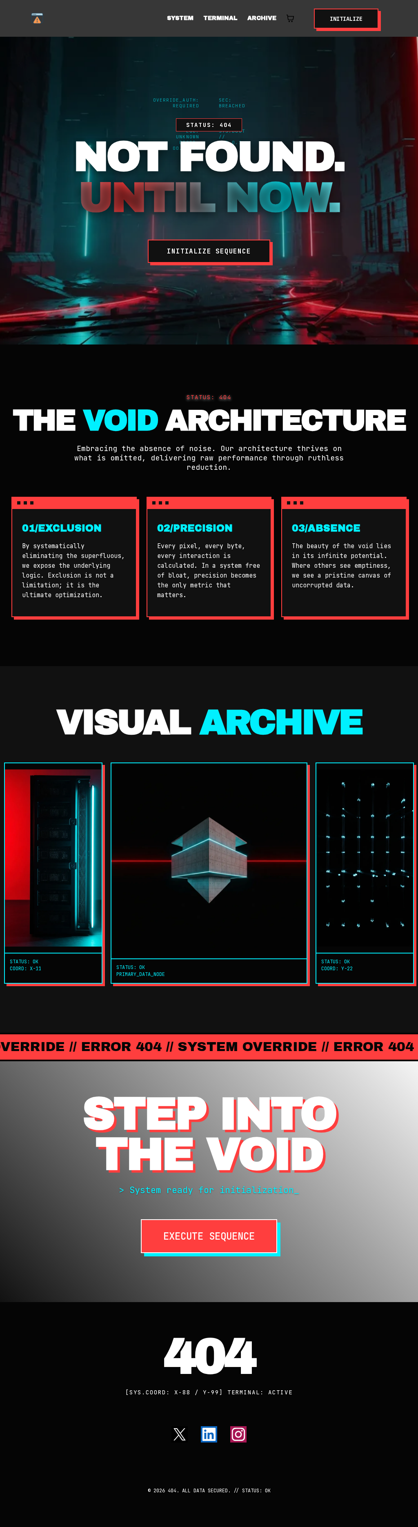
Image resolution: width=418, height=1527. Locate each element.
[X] (179, 1434)
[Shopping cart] (290, 18)
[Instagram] (238, 1434)
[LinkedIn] (209, 1434)
